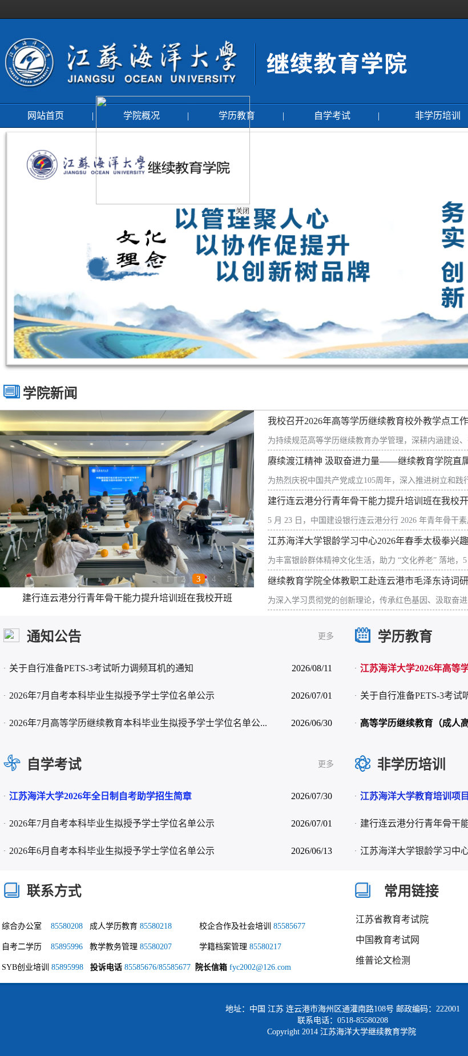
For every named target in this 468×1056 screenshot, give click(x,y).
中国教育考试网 (387, 940)
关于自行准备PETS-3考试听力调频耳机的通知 (101, 668)
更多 (326, 636)
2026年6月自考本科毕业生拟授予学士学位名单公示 (112, 851)
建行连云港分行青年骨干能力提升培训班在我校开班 (127, 598)
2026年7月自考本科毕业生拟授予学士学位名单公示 (112, 695)
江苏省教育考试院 (392, 919)
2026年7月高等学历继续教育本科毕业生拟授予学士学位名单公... (138, 723)
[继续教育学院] (338, 100)
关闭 (250, 219)
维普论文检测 (383, 960)
